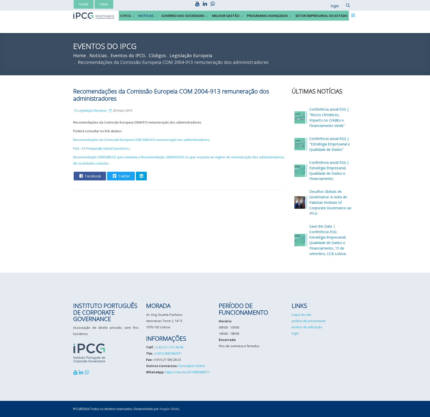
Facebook (92, 176)
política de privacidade (309, 321)
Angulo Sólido (169, 409)
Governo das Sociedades (183, 15)
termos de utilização (307, 327)
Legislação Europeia (92, 110)
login (295, 333)
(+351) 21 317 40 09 (169, 347)
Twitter (123, 176)
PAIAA (104, 4)
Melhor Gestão (225, 15)
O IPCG (125, 15)
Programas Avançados (267, 15)
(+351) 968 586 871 (168, 353)
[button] (332, 6)
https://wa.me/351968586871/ (187, 372)
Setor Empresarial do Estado (321, 15)
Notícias (146, 15)
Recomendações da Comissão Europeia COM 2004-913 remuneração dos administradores (141, 139)
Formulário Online (191, 366)
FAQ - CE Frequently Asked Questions (101, 148)
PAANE (84, 4)
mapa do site (301, 314)
